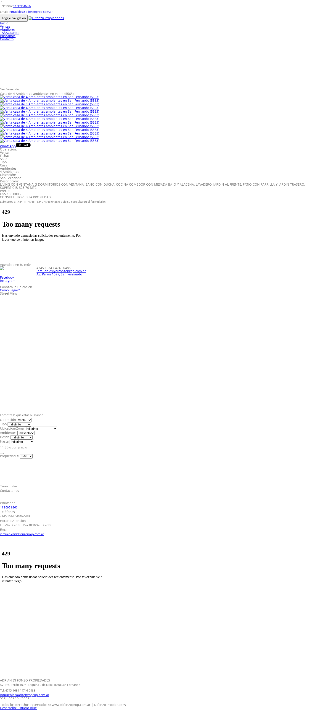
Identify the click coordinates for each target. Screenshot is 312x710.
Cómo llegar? (10, 290)
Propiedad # (9, 456)
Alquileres (8, 29)
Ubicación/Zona (12, 428)
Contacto (6, 39)
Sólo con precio (16, 447)
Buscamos (8, 36)
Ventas (5, 26)
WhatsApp (8, 146)
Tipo (3, 424)
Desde (5, 437)
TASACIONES (9, 33)
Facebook (7, 277)
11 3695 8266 (22, 6)
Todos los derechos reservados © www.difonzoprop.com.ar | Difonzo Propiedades (63, 704)
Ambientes (8, 432)
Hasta (4, 441)
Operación (8, 419)
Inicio (4, 23)
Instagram (8, 280)
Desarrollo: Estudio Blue (18, 708)
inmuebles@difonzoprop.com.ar (31, 12)
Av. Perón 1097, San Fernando (59, 274)
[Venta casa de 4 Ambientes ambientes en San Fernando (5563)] (49, 97)
